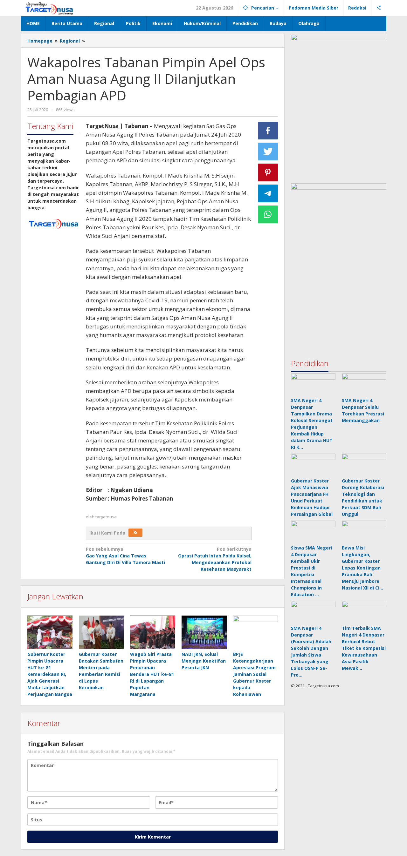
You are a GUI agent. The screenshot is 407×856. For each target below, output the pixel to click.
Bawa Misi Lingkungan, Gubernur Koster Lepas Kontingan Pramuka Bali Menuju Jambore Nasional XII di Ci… (362, 568)
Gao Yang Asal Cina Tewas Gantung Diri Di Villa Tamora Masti (125, 555)
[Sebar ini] (268, 130)
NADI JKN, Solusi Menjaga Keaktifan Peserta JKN (204, 661)
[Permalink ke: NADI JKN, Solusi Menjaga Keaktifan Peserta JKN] (204, 633)
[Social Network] (378, 8)
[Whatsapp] (268, 214)
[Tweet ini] (268, 151)
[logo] (53, 223)
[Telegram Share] (268, 193)
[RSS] (135, 533)
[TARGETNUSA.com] (49, 8)
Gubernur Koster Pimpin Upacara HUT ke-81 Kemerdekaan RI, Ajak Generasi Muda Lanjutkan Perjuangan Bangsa (49, 674)
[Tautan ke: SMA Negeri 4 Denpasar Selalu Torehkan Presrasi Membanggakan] (364, 384)
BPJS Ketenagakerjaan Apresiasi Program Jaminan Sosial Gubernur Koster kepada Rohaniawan (254, 674)
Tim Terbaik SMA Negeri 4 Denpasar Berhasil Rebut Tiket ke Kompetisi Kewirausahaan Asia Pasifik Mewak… (364, 648)
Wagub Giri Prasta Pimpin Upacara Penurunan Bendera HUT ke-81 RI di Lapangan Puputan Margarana (152, 674)
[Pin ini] (268, 172)
